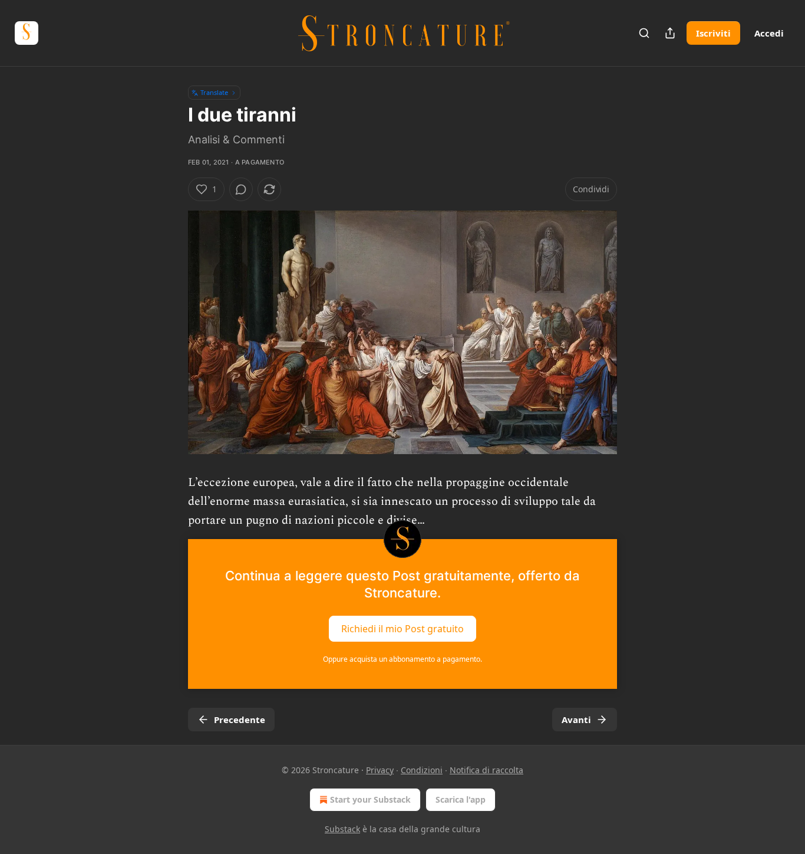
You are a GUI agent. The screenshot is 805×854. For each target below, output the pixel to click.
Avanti (576, 719)
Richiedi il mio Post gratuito (402, 628)
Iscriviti (713, 33)
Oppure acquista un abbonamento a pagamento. (402, 659)
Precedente (239, 719)
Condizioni (422, 770)
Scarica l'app (461, 799)
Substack (342, 829)
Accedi (769, 33)
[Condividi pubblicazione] (670, 33)
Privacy (380, 770)
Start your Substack (370, 799)
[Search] (644, 33)
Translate (214, 92)
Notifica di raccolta (486, 770)
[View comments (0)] (241, 189)
